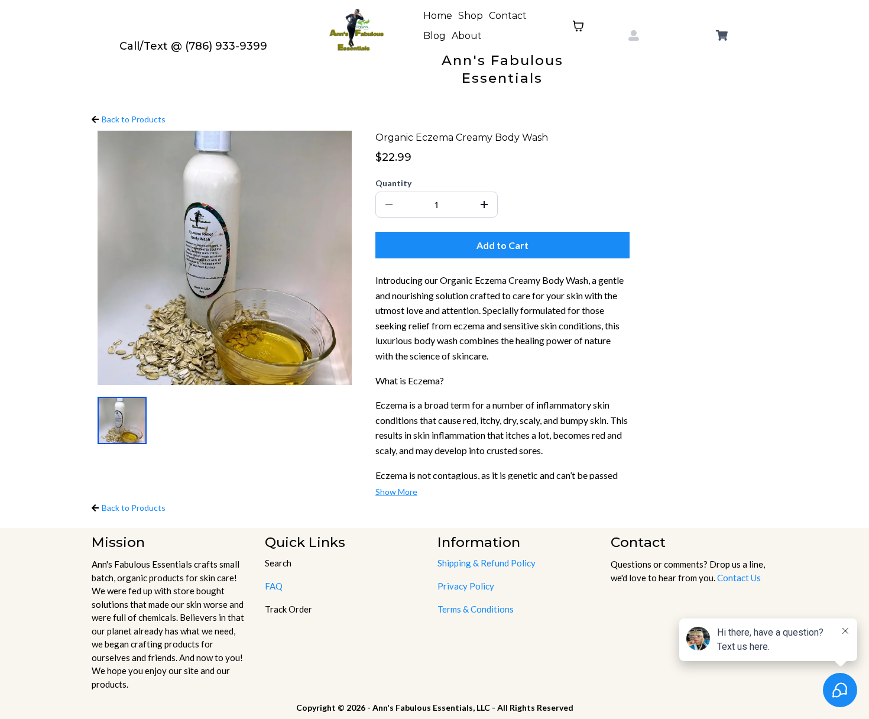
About (467, 35)
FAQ (274, 586)
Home (437, 15)
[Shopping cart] (578, 26)
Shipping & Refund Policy (486, 563)
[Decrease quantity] (389, 204)
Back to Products (134, 119)
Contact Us (739, 577)
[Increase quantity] (484, 204)
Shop (470, 15)
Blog (434, 35)
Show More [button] (396, 492)
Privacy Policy (465, 586)
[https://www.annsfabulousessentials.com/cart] (722, 35)
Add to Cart (502, 245)
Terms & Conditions (475, 609)
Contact (508, 15)
